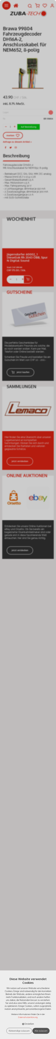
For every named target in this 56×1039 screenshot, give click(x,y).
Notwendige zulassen (19, 1031)
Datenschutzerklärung (27, 1017)
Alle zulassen (41, 1031)
